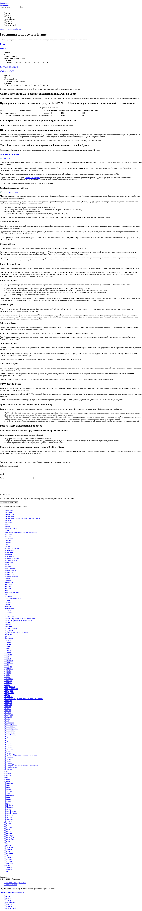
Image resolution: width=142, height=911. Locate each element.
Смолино (7, 803)
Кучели (7, 675)
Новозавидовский (11, 729)
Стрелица (8, 817)
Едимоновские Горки (12, 598)
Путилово (8, 769)
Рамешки (7, 773)
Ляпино (7, 685)
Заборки (7, 610)
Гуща (6, 594)
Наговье (7, 713)
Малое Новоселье (11, 689)
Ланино (7, 677)
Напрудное (8, 715)
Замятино (8, 626)
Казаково (7, 641)
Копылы (7, 659)
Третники (8, 833)
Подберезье (8, 753)
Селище (7, 797)
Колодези (8, 651)
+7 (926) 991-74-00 (7, 48)
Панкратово (9, 747)
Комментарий (5, 494)
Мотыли (7, 707)
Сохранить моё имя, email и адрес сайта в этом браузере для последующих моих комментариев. (39, 499)
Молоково (8, 705)
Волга (6, 564)
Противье (8, 763)
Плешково (8, 751)
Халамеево (8, 847)
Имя (2, 470)
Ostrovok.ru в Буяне (9, 154)
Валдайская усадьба (11, 548)
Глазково (7, 578)
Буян (6, 544)
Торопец (7, 831)
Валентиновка (9, 550)
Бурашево (8, 540)
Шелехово (8, 859)
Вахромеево (9, 556)
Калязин (7, 645)
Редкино (7, 775)
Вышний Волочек (11, 576)
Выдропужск (9, 574)
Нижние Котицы (10, 725)
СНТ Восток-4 (9, 805)
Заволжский (9, 616)
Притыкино (8, 761)
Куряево (7, 673)
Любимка (8, 681)
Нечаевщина (9, 723)
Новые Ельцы (9, 733)
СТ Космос (8, 807)
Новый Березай (10, 735)
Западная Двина (10, 629)
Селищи (7, 799)
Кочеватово (8, 661)
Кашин (7, 647)
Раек (6, 771)
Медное (7, 695)
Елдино (7, 600)
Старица (7, 809)
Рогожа (7, 781)
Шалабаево (8, 857)
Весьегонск (8, 562)
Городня (7, 588)
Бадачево (7, 520)
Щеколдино (8, 863)
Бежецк (7, 526)
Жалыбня (8, 606)
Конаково (8, 655)
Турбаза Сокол (9, 837)
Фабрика (7, 845)
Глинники (8, 580)
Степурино (8, 815)
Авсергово (8, 510)
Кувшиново (8, 669)
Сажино (7, 787)
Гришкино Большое (11, 592)
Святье (7, 793)
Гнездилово (8, 582)
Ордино (7, 741)
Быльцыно (8, 546)
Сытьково (8, 821)
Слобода (7, 801)
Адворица (8, 512)
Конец (6, 657)
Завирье (7, 614)
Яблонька (8, 869)
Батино (7, 524)
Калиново (8, 643)
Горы (6, 590)
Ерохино (7, 602)
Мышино (7, 709)
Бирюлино (8, 530)
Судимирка (8, 819)
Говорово (8, 584)
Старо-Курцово (10, 811)
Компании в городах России (15, 883)
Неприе (7, 719)
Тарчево (7, 823)
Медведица (8, 691)
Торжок (7, 829)
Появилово (8, 757)
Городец (7, 586)
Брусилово (8, 538)
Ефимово (7, 604)
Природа (7, 759)
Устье (6, 843)
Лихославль (8, 679)
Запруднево (8, 631)
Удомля (7, 841)
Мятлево (7, 711)
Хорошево (8, 849)
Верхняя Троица (10, 560)
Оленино (7, 739)
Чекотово (7, 851)
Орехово (7, 743)
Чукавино (8, 855)
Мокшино (8, 703)
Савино (7, 785)
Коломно (7, 653)
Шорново (8, 861)
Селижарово (9, 795)
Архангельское (10, 516)
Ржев (6, 777)
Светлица (8, 791)
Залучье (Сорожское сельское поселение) (19, 620)
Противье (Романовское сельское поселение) (21, 765)
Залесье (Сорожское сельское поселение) (19, 618)
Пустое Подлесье (10, 767)
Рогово (7, 779)
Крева (6, 665)
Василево (8, 554)
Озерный (7, 737)
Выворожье (8, 572)
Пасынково (8, 749)
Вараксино (8, 552)
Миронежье (8, 697)
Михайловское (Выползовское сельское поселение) (23, 699)
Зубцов (7, 637)
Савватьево (8, 783)
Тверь (6, 825)
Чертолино (8, 853)
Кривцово (8, 667)
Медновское (9, 693)
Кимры (7, 649)
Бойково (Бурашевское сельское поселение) (20, 532)
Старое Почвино (10, 813)
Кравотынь (8, 663)
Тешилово (8, 827)
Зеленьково (8, 635)
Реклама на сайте (10, 885)
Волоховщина (9, 568)
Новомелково (9, 731)
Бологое (7, 536)
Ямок (6, 871)
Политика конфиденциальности (12, 892)
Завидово (8, 612)
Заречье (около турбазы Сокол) (16, 633)
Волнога (7, 566)
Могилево (8, 701)
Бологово (8, 534)
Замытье (7, 624)
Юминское (8, 867)
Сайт (2, 478)
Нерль (6, 721)
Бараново (8, 522)
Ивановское (8, 639)
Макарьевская (9, 687)
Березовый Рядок (10, 528)
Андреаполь (9, 514)
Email (2, 474)
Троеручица (8, 835)
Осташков (8, 745)
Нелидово (8, 717)
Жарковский (9, 608)
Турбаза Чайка (9, 839)
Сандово (7, 789)
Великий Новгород (11, 558)
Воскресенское (10, 570)
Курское (7, 671)
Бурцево (7, 542)
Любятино (8, 683)
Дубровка (8, 596)
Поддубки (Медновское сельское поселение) (21, 755)
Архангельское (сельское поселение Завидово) (22, 518)
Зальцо (7, 622)
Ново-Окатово (9, 727)
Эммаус (7, 865)
